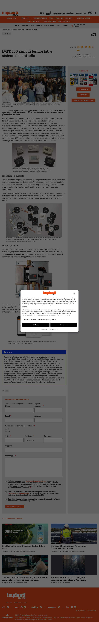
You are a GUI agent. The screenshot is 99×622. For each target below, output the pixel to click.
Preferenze (63, 325)
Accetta (36, 325)
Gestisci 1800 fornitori (30, 319)
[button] (74, 293)
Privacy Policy (53, 329)
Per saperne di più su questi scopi (47, 319)
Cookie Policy (45, 329)
